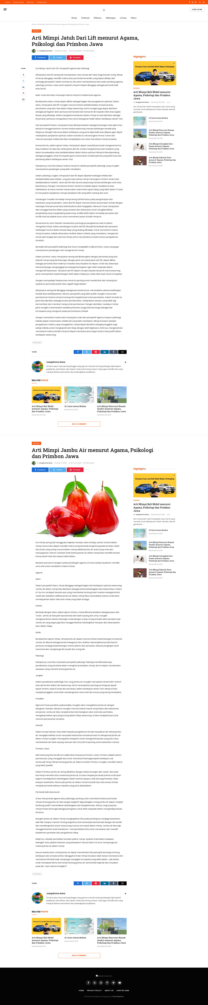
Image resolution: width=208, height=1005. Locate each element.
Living (123, 18)
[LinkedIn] (23, 87)
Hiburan (97, 18)
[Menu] (5, 9)
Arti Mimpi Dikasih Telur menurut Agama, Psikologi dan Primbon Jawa (162, 159)
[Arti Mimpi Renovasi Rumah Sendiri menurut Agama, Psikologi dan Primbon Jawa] (112, 394)
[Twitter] (23, 80)
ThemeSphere (118, 996)
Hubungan (111, 18)
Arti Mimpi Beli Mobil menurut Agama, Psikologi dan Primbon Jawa (45, 409)
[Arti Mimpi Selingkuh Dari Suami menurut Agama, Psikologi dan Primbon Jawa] (140, 147)
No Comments (76, 51)
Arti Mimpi (37, 342)
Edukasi (36, 31)
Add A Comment (79, 424)
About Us (30, 2)
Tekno (133, 18)
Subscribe (197, 9)
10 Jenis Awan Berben (75, 406)
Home (7, 2)
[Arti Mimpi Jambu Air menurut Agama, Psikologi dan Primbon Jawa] (79, 506)
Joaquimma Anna (45, 51)
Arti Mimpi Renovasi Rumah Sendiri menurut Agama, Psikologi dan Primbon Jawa (111, 409)
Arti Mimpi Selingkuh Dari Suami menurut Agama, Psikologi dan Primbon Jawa (161, 146)
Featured (85, 18)
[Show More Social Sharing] (86, 57)
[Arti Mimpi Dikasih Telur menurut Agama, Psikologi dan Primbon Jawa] (140, 160)
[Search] (203, 2)
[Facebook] (23, 74)
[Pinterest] (23, 93)
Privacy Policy (18, 2)
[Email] (23, 99)
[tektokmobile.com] (104, 9)
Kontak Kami (42, 2)
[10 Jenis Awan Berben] (79, 394)
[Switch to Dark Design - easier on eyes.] (200, 2)
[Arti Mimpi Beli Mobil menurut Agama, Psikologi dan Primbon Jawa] (46, 394)
